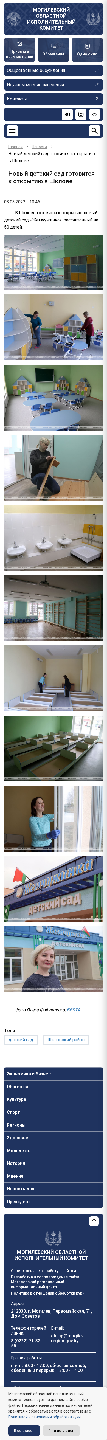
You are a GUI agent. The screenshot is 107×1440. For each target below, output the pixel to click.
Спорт (13, 1112)
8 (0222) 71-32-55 (26, 1343)
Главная (15, 147)
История (16, 1163)
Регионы (16, 1125)
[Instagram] (80, 114)
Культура (16, 1099)
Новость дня (20, 1188)
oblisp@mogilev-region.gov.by (68, 1338)
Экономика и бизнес (29, 1073)
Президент (18, 1201)
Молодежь (18, 1150)
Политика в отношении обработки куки (48, 1293)
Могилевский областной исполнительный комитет (51, 19)
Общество (18, 1086)
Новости (39, 147)
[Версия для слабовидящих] (94, 114)
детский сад (21, 1039)
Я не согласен (61, 1430)
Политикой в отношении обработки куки (44, 1417)
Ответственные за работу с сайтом (43, 1271)
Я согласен (24, 1430)
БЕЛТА (73, 1010)
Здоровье (17, 1137)
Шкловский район (66, 1039)
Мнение (15, 1176)
